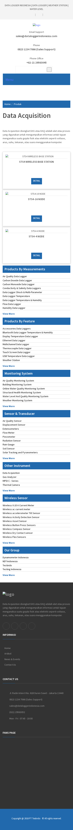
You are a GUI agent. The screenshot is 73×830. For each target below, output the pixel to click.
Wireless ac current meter (16, 509)
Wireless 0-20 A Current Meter (18, 505)
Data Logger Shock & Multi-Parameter (22, 292)
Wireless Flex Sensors (14, 537)
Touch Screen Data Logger (16, 352)
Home (7, 104)
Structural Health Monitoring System (22, 392)
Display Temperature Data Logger (20, 336)
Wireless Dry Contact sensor (18, 532)
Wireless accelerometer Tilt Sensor (21, 513)
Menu (9, 79)
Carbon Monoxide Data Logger (19, 284)
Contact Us (10, 664)
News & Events (12, 659)
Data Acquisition (11, 472)
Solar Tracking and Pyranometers (20, 452)
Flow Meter (9, 432)
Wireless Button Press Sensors (19, 525)
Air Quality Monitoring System (18, 380)
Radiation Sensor (12, 440)
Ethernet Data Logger (14, 340)
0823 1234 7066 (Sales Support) (36, 49)
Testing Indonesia (12, 569)
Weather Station (11, 360)
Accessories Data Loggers (17, 328)
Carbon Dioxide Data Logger (17, 280)
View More (9, 313)
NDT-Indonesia (10, 561)
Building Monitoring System (17, 384)
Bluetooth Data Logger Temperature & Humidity (28, 332)
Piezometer (9, 436)
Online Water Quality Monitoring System (24, 388)
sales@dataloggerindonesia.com (36, 36)
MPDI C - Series (10, 480)
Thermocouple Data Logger (17, 348)
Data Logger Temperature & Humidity (22, 300)
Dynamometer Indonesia (16, 557)
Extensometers (11, 428)
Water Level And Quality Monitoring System (25, 396)
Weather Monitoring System (17, 400)
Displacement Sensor (14, 424)
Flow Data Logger (12, 304)
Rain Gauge (9, 444)
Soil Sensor (9, 448)
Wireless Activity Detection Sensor (21, 517)
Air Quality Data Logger (15, 276)
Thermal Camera (11, 484)
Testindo (7, 565)
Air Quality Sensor (12, 420)
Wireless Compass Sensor (16, 529)
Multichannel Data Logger (16, 344)
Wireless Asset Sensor (15, 521)
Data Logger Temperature (16, 296)
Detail (36, 180)
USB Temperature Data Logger (19, 356)
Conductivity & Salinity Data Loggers (22, 288)
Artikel (7, 653)
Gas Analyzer (9, 477)
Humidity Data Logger (14, 307)
